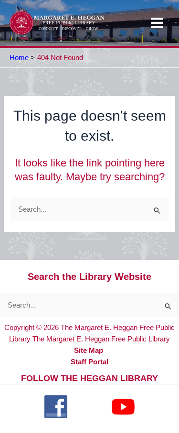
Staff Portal (89, 362)
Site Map (88, 350)
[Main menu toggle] (157, 22)
